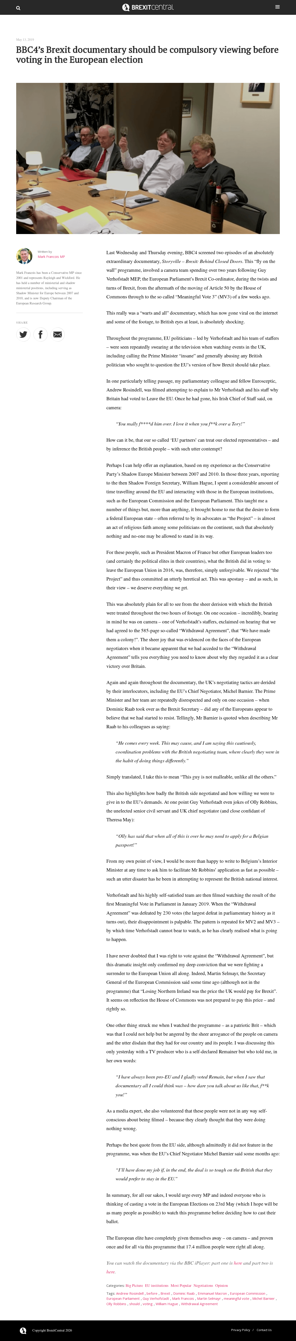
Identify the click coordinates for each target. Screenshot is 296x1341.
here (238, 1262)
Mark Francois (183, 1298)
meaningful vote (236, 1298)
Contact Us (264, 1330)
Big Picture (134, 1285)
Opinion (221, 1285)
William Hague (167, 1303)
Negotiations (203, 1285)
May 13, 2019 (25, 39)
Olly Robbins (116, 1303)
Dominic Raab (184, 1293)
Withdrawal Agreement (199, 1303)
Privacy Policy (240, 1330)
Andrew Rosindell (130, 1293)
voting (148, 1303)
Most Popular (181, 1285)
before (152, 1293)
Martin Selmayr (209, 1298)
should (134, 1303)
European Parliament (123, 1298)
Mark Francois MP (51, 256)
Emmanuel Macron (212, 1293)
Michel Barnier (263, 1298)
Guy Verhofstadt (156, 1298)
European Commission (247, 1293)
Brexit (165, 1293)
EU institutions (157, 1285)
